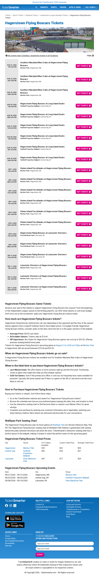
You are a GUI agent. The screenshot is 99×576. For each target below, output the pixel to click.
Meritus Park (88, 345)
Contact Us (40, 505)
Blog (68, 517)
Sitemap (8, 546)
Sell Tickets (90, 7)
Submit (40, 555)
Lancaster (9, 459)
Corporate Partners (73, 505)
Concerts (44, 7)
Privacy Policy (10, 538)
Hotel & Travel (75, 7)
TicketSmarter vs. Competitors (78, 509)
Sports (54, 7)
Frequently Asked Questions (46, 507)
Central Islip (10, 451)
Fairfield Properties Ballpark (27, 453)
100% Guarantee (42, 509)
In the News (70, 514)
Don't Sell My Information (14, 541)
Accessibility (9, 543)
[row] (49, 66)
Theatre (63, 7)
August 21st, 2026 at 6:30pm (68, 345)
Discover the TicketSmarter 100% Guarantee (50, 2)
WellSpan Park (59, 425)
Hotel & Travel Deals (73, 512)
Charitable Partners (73, 507)
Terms (7, 536)
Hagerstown (10, 448)
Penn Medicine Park (74, 480)
